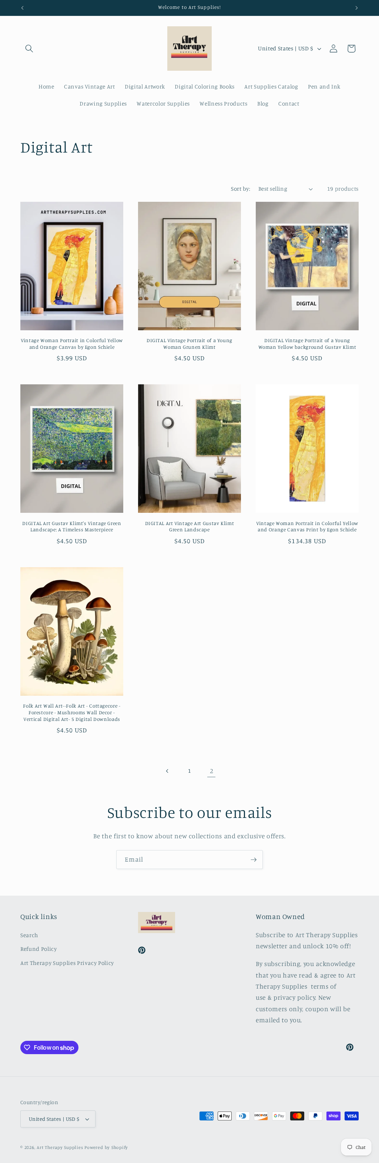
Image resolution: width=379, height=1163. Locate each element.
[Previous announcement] (22, 8)
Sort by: (240, 188)
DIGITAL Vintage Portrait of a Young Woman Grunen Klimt (189, 343)
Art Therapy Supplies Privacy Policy (67, 962)
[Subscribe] (253, 859)
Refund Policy (38, 948)
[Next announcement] (357, 8)
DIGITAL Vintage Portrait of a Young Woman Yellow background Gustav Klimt (307, 343)
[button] (29, 48)
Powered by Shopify (106, 1147)
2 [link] (212, 771)
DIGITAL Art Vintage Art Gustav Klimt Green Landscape (189, 526)
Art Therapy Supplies (60, 1147)
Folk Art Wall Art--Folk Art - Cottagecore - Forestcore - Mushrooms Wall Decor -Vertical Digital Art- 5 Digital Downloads (71, 712)
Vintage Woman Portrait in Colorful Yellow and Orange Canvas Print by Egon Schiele (307, 526)
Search (29, 935)
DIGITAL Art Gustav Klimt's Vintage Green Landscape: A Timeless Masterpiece (71, 526)
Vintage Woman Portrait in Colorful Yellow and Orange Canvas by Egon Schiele (72, 343)
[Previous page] (167, 771)
